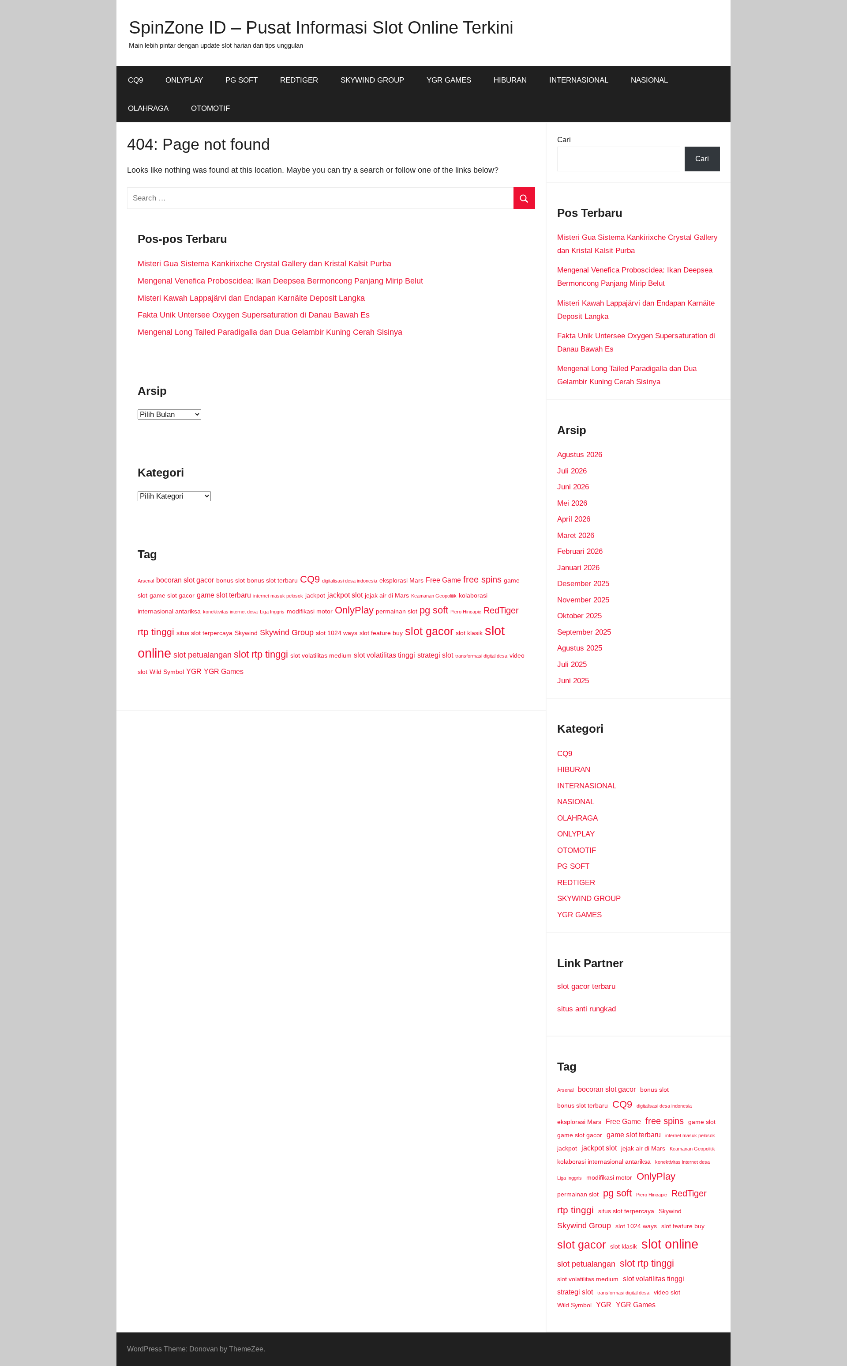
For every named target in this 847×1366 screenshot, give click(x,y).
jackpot (315, 595)
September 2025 (584, 632)
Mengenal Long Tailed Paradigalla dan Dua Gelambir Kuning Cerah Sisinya (270, 332)
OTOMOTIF (210, 108)
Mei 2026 (572, 503)
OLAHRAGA (148, 108)
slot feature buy (381, 632)
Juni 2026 (573, 487)
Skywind (246, 632)
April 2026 (573, 519)
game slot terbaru (224, 595)
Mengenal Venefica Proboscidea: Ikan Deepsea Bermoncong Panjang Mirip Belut (280, 280)
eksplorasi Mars (401, 580)
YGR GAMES (449, 80)
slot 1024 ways (336, 632)
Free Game (443, 580)
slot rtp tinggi (261, 654)
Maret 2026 (575, 535)
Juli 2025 (572, 664)
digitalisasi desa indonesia (349, 580)
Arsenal (146, 580)
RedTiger (501, 610)
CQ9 (135, 80)
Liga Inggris (272, 611)
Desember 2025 (583, 583)
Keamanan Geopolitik (434, 595)
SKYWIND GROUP (372, 80)
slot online (669, 1244)
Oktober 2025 (579, 616)
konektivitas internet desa (230, 611)
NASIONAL (649, 80)
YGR (194, 671)
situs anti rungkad (586, 1009)
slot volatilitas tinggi (384, 655)
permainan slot (396, 611)
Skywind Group (287, 632)
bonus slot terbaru (272, 580)
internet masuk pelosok (278, 595)
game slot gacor (172, 595)
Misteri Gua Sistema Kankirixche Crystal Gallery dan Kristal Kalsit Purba (264, 263)
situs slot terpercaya (204, 632)
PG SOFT (241, 80)
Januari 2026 (578, 568)
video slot (667, 1292)
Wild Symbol (167, 671)
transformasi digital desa (481, 655)
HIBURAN (510, 80)
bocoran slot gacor (185, 580)
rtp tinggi (156, 632)
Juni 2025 (573, 681)
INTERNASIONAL (578, 80)
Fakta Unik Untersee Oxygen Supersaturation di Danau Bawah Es (254, 314)
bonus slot (230, 580)
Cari (564, 140)
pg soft (434, 610)
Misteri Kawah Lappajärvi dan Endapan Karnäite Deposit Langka (251, 298)
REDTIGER (299, 80)
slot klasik (469, 632)
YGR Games (224, 671)
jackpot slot (345, 595)
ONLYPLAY (184, 80)
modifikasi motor (310, 611)
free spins (482, 579)
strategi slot (435, 655)
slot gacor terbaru (586, 986)
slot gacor (429, 631)
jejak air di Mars (387, 595)
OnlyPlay (354, 610)
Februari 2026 (580, 551)
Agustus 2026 (579, 454)
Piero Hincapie (465, 611)
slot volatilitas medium (321, 655)
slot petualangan (202, 654)
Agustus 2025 (579, 648)
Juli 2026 (572, 471)
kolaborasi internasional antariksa (604, 1161)
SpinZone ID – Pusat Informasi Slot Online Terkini (321, 27)
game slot (702, 1121)
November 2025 (583, 600)
